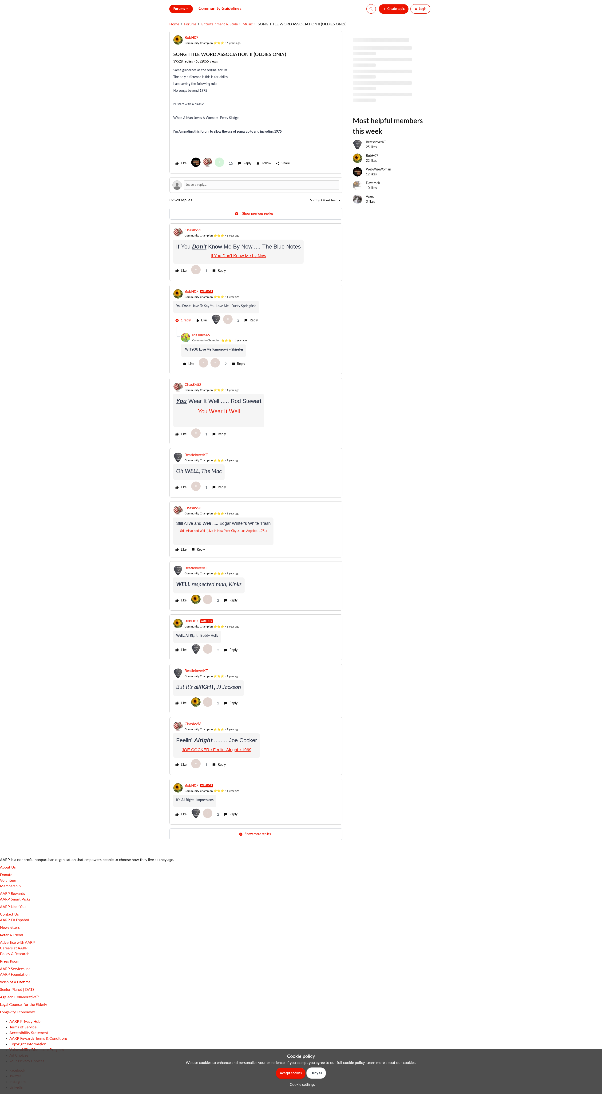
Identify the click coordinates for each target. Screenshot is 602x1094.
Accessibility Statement (28, 1033)
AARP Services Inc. (15, 969)
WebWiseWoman (378, 169)
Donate (6, 875)
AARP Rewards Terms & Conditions (38, 1038)
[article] (255, 252)
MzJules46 (201, 335)
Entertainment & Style (219, 24)
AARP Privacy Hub (24, 1021)
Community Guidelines (220, 9)
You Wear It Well (219, 411)
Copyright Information (27, 1044)
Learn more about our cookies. (391, 1063)
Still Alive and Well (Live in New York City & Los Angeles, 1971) (223, 531)
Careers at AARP (14, 948)
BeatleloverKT (196, 455)
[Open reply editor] (256, 185)
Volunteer (8, 880)
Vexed (370, 196)
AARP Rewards (12, 894)
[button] (393, 9)
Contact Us (9, 914)
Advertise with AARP (17, 942)
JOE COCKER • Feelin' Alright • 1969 (216, 749)
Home (174, 24)
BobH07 (191, 37)
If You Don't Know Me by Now (238, 255)
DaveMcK (373, 183)
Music (248, 24)
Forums (190, 24)
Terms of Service (22, 1027)
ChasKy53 (193, 230)
